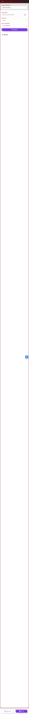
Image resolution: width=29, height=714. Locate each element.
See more (8, 711)
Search (15, 29)
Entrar (22, 711)
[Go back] (2, 1)
